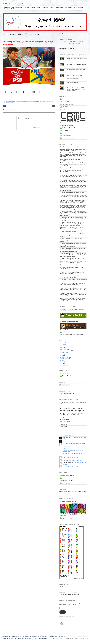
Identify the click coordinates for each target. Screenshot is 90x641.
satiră (61, 355)
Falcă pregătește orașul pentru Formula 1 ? (76, 70)
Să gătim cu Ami (73, 518)
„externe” (39, 7)
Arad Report (70, 104)
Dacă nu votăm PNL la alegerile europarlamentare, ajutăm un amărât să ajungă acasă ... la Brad (76, 77)
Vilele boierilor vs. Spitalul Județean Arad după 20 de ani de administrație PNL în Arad (72, 150)
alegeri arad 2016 (46, 101)
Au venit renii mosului (72, 82)
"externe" (62, 343)
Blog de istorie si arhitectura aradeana (72, 310)
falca (12, 102)
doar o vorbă (31, 101)
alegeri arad (41, 101)
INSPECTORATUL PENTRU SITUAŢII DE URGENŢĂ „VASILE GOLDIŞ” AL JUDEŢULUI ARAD (72, 414)
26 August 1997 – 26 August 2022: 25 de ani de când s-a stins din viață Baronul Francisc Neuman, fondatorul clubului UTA (73, 181)
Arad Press (69, 101)
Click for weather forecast (74, 43)
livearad (67, 133)
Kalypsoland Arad (74, 594)
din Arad (33, 7)
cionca (7, 102)
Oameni (52, 7)
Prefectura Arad (64, 424)
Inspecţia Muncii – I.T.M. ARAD (67, 417)
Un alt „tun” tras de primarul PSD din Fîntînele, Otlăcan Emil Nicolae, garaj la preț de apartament (76, 89)
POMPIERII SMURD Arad (66, 421)
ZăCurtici (68, 483)
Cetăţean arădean (66, 48)
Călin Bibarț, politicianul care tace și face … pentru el (72, 146)
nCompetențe (63, 352)
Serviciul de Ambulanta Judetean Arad (69, 429)
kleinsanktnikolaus (64, 318)
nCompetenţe (45, 7)
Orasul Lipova (71, 475)
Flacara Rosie (71, 125)
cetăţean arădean (18, 101)
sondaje (62, 362)
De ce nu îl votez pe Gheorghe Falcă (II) (76, 64)
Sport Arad (69, 373)
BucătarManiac (72, 501)
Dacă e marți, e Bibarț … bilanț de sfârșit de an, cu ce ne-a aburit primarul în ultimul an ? (72, 276)
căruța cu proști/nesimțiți (66, 346)
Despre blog (6, 8)
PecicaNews (71, 478)
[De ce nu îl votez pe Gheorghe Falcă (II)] (73, 62)
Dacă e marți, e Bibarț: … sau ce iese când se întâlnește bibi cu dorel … (73, 280)
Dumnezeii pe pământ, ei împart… (77, 441)
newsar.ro (68, 135)
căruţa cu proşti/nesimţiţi (17, 7)
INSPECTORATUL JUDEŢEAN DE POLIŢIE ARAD (72, 408)
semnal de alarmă (68, 7)
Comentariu (35, 127)
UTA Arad (68, 376)
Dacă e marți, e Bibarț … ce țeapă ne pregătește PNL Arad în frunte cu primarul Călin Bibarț (72, 284)
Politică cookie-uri (42, 638)
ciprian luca (9, 102)
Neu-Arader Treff (64, 329)
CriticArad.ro (63, 123)
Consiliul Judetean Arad (66, 406)
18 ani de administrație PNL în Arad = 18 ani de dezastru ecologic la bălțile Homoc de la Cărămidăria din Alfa (72, 240)
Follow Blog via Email (68, 600)
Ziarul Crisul (70, 480)
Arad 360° (6, 3)
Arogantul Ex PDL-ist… (68, 450)
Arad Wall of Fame (15, 8)
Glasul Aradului (72, 127)
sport (81, 7)
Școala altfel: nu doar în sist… (72, 457)
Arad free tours (72, 393)
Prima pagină (7, 7)
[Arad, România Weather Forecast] (73, 41)
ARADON (68, 106)
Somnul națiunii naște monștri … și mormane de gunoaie (70, 160)
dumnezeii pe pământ (65, 350)
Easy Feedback (66, 443)
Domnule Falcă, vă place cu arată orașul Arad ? (77, 59)
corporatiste (26, 7)
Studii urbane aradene (77, 334)
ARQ (65, 109)
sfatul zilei (76, 7)
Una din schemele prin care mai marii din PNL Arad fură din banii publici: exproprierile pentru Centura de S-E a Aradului (73, 235)
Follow (62, 612)
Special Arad (71, 138)
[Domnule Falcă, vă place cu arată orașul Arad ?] (73, 57)
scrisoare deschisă (64, 357)
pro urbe (68, 332)
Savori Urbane (63, 515)
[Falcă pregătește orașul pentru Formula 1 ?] (73, 68)
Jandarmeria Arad (64, 419)
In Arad (66, 130)
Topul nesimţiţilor (59, 7)
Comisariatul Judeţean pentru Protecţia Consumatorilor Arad (73, 403)
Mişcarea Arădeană (75, 321)
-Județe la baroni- (67, 446)
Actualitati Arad (72, 99)
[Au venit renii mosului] (73, 81)
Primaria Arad (63, 426)
